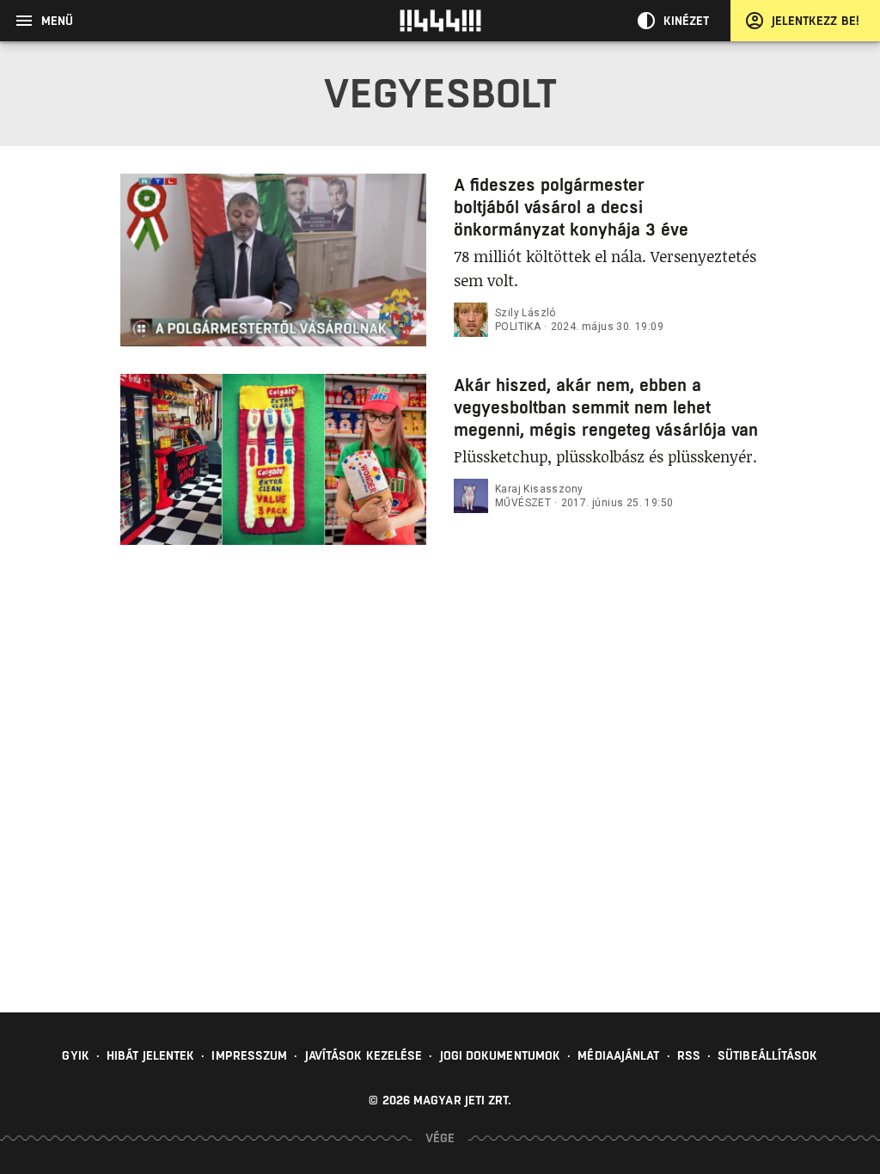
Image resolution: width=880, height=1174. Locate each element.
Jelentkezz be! (815, 21)
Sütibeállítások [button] (768, 1055)
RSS (688, 1055)
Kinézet (686, 21)
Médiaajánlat (618, 1055)
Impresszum (249, 1055)
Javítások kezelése (364, 1055)
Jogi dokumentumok (500, 1055)
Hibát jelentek (150, 1055)
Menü (57, 21)
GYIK (75, 1055)
